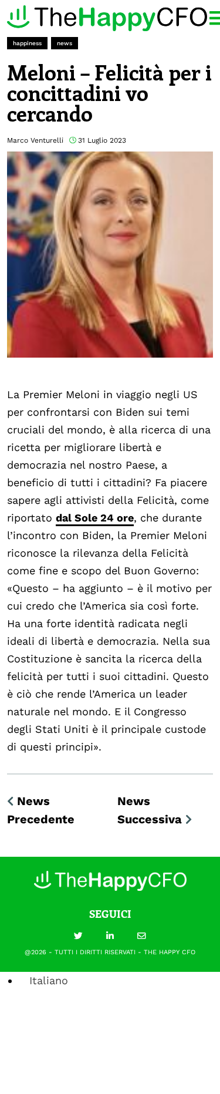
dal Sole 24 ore (95, 517)
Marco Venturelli (35, 140)
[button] (78, 937)
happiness (27, 43)
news (64, 43)
